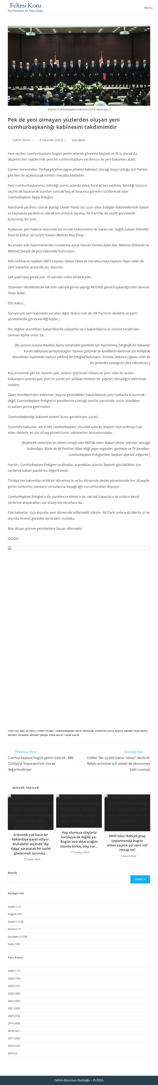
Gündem (78, 140)
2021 (11, 1008)
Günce (12, 929)
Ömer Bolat (56, 735)
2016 (11, 1046)
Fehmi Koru (21, 140)
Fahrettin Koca (104, 730)
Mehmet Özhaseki (18, 735)
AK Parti (30, 730)
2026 (11, 971)
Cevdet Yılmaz (45, 730)
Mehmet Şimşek (39, 735)
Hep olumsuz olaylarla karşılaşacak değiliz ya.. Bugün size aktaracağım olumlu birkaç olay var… (79, 839)
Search (12, 872)
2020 (11, 1016)
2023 (11, 993)
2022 (11, 1001)
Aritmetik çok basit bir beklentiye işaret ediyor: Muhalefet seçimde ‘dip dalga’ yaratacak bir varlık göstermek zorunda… (31, 844)
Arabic (11, 906)
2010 (11, 1053)
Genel (11, 921)
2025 (11, 978)
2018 (11, 1031)
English (12, 914)
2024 (11, 986)
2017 (11, 1038)
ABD (22, 730)
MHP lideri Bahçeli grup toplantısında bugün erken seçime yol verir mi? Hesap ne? (127, 843)
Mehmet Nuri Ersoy (136, 730)
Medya (119, 730)
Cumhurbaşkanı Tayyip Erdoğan (74, 730)
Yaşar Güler (71, 735)
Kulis (11, 944)
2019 (11, 1023)
